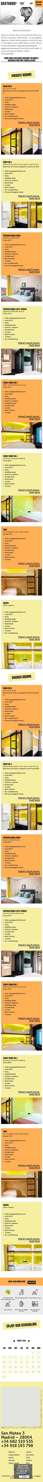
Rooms (11, 1457)
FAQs (28, 1457)
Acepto (24, 1477)
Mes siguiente (29, 1341)
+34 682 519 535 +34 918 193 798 (17, 1443)
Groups (28, 1452)
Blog (27, 1463)
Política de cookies (25, 1473)
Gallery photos (14, 1463)
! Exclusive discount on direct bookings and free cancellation (21, 59)
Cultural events (14, 1455)
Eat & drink (30, 1455)
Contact (29, 1460)
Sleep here (31, 1282)
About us (12, 1452)
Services (12, 1460)
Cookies (37, 1476)
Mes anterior (14, 1341)
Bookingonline (39, 3)
